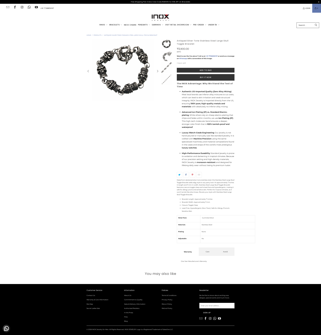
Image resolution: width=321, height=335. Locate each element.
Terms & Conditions (169, 295)
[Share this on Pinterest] (192, 175)
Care (207, 252)
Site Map (90, 304)
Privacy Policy (167, 300)
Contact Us (91, 295)
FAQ (126, 317)
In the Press (128, 313)
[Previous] (88, 71)
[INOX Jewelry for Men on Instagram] (22, 7)
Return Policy (167, 304)
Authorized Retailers (131, 308)
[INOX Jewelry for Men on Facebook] (14, 7)
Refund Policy (167, 308)
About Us (127, 295)
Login (307, 8)
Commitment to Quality (133, 300)
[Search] (316, 25)
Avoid (225, 252)
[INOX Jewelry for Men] (160, 17)
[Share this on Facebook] (186, 175)
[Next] (157, 71)
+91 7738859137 (47, 8)
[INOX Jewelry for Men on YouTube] (36, 7)
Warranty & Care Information (97, 300)
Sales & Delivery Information (134, 304)
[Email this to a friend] (199, 175)
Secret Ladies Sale (93, 308)
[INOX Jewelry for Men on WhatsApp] (29, 7)
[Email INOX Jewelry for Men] (7, 7)
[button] (104, 24)
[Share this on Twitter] (179, 175)
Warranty (188, 252)
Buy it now (205, 77)
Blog (126, 321)
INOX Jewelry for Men (100, 329)
